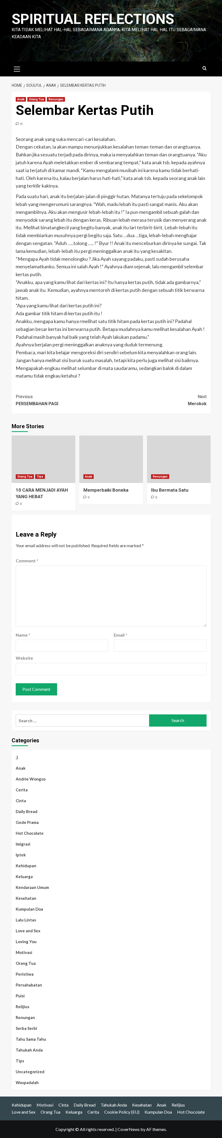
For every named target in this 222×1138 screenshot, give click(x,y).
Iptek (21, 854)
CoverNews (128, 1129)
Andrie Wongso (30, 778)
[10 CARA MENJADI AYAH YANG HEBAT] (43, 459)
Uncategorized (30, 1071)
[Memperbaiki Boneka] (111, 459)
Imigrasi (23, 844)
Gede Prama (27, 822)
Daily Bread (26, 811)
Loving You (26, 941)
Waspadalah (27, 1082)
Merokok (197, 400)
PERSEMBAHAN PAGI (37, 400)
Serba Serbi (26, 1028)
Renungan (55, 99)
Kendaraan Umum (32, 887)
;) (17, 757)
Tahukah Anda (29, 1049)
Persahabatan (29, 984)
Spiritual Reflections (93, 19)
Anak (20, 99)
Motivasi (24, 952)
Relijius (22, 1006)
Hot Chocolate (30, 833)
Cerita (22, 789)
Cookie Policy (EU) (121, 1111)
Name (23, 634)
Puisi (20, 995)
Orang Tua (36, 99)
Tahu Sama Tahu (31, 1039)
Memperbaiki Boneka (105, 490)
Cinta (21, 800)
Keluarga (24, 876)
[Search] (204, 68)
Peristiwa (25, 974)
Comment (27, 560)
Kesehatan (26, 898)
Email (120, 634)
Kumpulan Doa (29, 909)
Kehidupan (26, 865)
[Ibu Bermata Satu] (179, 459)
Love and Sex (28, 930)
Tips (40, 476)
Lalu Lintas (26, 919)
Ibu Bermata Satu (169, 490)
